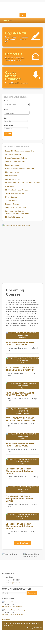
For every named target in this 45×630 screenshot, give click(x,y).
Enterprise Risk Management (12, 606)
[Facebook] (17, 567)
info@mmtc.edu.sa (16, 583)
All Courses (22, 542)
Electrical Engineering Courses (16, 190)
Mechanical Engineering (14, 217)
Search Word (8, 125)
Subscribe (32, 593)
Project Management (13, 165)
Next (40, 252)
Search (8, 134)
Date (5, 118)
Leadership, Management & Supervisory (20, 151)
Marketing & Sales (12, 172)
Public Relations (11, 175)
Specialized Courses (12, 179)
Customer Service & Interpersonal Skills (19, 168)
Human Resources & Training (16, 158)
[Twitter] (13, 567)
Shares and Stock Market (14, 193)
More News (6, 620)
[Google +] (22, 567)
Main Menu (7, 20)
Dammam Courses (12, 204)
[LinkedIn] (32, 570)
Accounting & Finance (13, 154)
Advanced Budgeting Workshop (12, 614)
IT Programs (9, 186)
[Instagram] (27, 567)
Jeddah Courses (11, 200)
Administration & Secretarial (15, 161)
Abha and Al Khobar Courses (16, 207)
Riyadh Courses (11, 197)
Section (6, 101)
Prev (5, 252)
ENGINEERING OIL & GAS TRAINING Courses (22, 183)
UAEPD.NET (38, 628)
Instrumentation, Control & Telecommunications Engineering (17, 212)
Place (6, 109)
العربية (22, 15)
